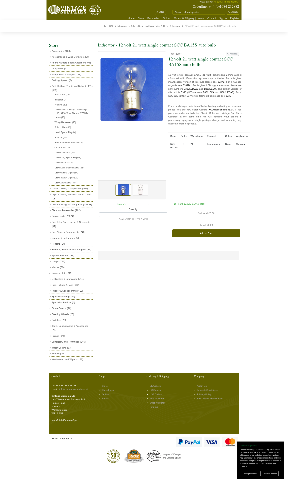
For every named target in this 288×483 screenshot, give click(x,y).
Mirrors (59, 267)
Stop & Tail (62, 94)
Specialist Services (63, 302)
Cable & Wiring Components (70, 188)
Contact (211, 18)
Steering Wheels (63, 314)
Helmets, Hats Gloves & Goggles (71, 249)
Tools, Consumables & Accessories (70, 328)
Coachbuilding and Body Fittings (72, 204)
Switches (59, 320)
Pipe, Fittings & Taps (66, 285)
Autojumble (60, 68)
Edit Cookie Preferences (209, 398)
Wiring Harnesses (65, 122)
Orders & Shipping (184, 18)
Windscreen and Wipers (67, 359)
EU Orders (155, 390)
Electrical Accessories (66, 210)
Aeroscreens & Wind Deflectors (71, 56)
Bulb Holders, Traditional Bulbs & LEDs (72, 88)
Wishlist (233, 54)
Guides (166, 18)
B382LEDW (210, 88)
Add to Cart (206, 233)
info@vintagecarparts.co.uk (73, 389)
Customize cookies (269, 474)
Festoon (60, 137)
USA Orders (156, 394)
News (201, 18)
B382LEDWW (191, 88)
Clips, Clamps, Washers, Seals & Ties (71, 196)
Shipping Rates (158, 402)
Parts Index (153, 18)
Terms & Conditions (207, 390)
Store (141, 18)
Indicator (60, 99)
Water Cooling (62, 347)
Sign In (223, 18)
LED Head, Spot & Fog (67, 157)
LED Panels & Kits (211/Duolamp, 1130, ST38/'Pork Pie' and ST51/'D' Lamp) (71, 113)
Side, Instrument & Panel (68, 142)
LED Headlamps (64, 152)
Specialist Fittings (63, 296)
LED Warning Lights (66, 172)
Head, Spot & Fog (65, 132)
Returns (154, 407)
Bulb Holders (62, 127)
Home (131, 18)
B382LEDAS (226, 92)
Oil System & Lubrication (68, 279)
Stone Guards (61, 308)
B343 (183, 92)
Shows (105, 398)
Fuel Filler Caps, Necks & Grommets (71, 224)
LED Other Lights (65, 182)
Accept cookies (250, 474)
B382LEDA (208, 92)
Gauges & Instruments (66, 238)
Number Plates (62, 273)
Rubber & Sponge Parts (67, 290)
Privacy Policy (204, 394)
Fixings (59, 336)
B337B (221, 81)
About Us (202, 386)
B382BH (187, 85)
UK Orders (155, 386)
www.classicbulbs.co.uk (221, 109)
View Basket (206, 1)
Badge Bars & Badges (66, 74)
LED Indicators (63, 162)
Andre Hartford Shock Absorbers (71, 62)
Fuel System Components (68, 232)
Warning (60, 104)
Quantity (133, 209)
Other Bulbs (62, 147)
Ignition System (63, 255)
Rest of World (157, 398)
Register (234, 18)
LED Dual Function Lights (69, 167)
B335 (228, 95)
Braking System (62, 80)
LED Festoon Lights (66, 177)
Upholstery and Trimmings (69, 341)
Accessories (61, 51)
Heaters (58, 243)
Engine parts (63, 216)
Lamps (58, 261)
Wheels (58, 353)
